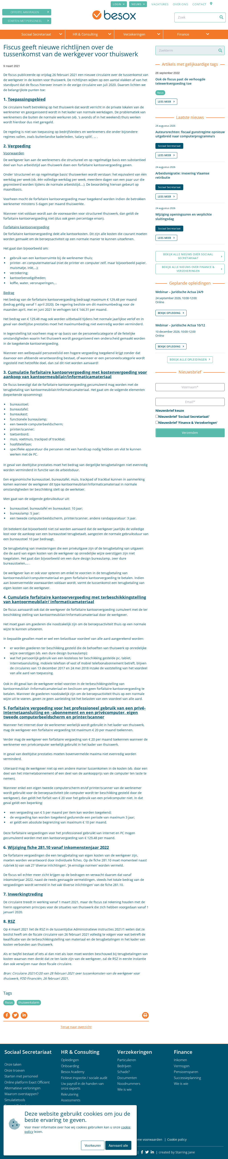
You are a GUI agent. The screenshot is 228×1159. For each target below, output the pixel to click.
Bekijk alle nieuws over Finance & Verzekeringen (188, 269)
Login (117, 4)
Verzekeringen (134, 34)
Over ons (180, 4)
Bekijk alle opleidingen (188, 359)
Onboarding (70, 1066)
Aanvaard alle (118, 1145)
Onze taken (12, 1064)
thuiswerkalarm (28, 1002)
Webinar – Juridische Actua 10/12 (180, 325)
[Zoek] (221, 17)
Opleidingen (70, 1060)
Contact (199, 4)
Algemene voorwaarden (144, 1139)
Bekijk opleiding (169, 313)
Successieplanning (187, 1077)
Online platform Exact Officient (27, 1082)
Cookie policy (177, 1139)
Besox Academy (72, 1071)
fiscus (9, 1002)
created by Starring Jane (177, 1152)
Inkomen (180, 1060)
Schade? (123, 1071)
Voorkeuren (93, 1145)
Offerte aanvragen (25, 12)
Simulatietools (14, 1100)
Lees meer (164, 101)
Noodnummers (128, 1083)
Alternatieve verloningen (22, 1088)
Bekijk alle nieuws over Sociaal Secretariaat (188, 256)
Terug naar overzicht (76, 1027)
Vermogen (181, 1066)
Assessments (70, 1100)
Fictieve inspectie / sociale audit (84, 1077)
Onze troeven (14, 1070)
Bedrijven (124, 1066)
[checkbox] (190, 420)
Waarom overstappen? (21, 1094)
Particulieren (126, 1060)
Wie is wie (124, 1089)
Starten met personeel (25, 21)
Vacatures (159, 4)
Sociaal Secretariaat (36, 34)
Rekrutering (69, 1094)
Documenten (127, 1077)
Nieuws (136, 4)
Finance (183, 34)
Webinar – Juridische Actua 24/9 (179, 292)
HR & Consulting (85, 34)
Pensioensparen (186, 1071)
